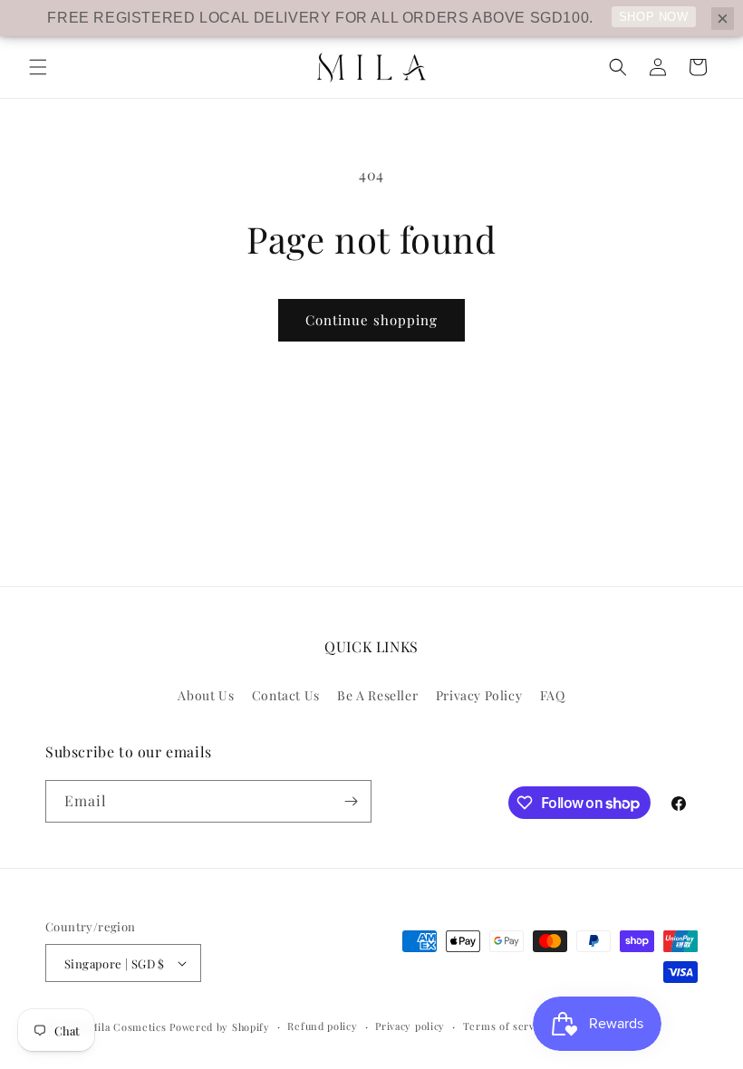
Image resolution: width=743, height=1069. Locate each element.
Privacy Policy (479, 695)
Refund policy (322, 1026)
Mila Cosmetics (128, 1027)
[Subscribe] (351, 801)
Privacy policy (410, 1026)
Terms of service (506, 1026)
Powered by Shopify (219, 1027)
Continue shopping (371, 320)
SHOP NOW (654, 17)
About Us (206, 695)
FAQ (552, 695)
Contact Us (286, 695)
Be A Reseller (377, 695)
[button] (38, 67)
